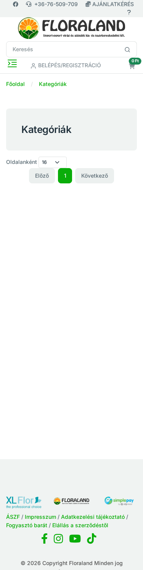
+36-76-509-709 (56, 4)
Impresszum (40, 516)
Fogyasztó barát (26, 525)
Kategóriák (53, 84)
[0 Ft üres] (132, 66)
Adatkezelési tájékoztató (93, 516)
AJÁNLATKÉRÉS (112, 4)
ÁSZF (13, 516)
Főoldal (15, 84)
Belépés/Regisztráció (69, 65)
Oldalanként (21, 162)
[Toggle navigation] (12, 63)
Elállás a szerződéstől (80, 525)
